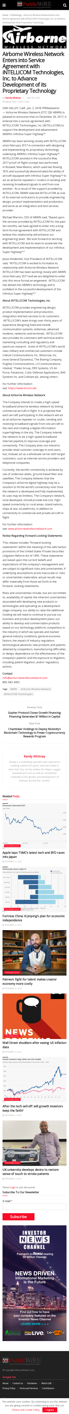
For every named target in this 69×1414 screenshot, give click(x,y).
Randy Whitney (13, 97)
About (5, 1383)
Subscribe (18, 1216)
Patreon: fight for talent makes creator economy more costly (30, 981)
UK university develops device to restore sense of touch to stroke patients (31, 1172)
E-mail (8, 1201)
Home (5, 15)
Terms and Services (28, 1388)
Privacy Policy (9, 1388)
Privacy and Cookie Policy (26, 1409)
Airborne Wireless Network (36, 689)
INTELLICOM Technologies (18, 694)
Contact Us (18, 1383)
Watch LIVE (46, 1383)
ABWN (13, 689)
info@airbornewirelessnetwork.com (25, 678)
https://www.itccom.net (22, 388)
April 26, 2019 (33, 97)
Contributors (48, 1388)
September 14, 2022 (13, 1052)
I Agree (50, 1409)
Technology (15, 15)
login (13, 1187)
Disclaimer (32, 1383)
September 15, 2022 (13, 861)
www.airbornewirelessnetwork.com (30, 528)
